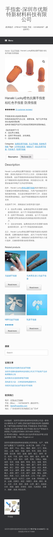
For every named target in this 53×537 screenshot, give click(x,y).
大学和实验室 (19, 146)
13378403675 (23, 403)
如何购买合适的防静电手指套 (17, 378)
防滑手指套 (21, 149)
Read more (12, 284)
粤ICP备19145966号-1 (38, 529)
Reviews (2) (26, 156)
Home (7, 50)
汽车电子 (11, 149)
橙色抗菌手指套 (28, 187)
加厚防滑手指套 (21, 143)
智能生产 (30, 146)
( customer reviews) (24, 109)
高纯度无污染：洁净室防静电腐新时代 (20, 381)
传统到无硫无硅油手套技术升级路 (19, 385)
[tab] (13, 156)
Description (13, 156)
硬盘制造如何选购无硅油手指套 (18, 367)
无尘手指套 (15, 50)
